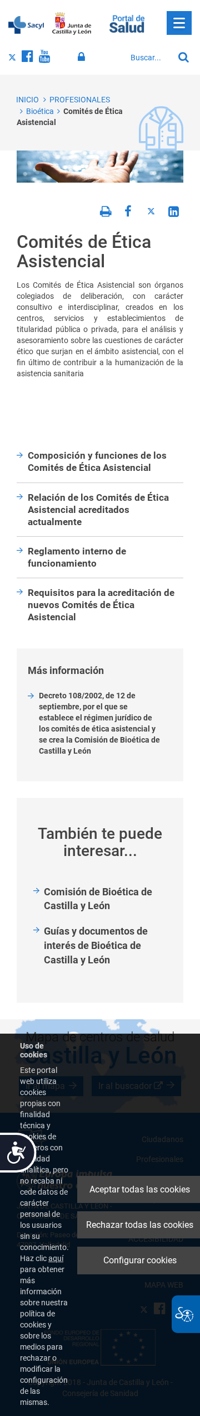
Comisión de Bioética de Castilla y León (98, 899)
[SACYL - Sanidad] (26, 23)
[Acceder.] (83, 57)
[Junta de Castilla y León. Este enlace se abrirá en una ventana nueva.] (72, 23)
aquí (55, 1258)
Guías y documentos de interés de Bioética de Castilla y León (96, 945)
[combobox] (149, 57)
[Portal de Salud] (126, 22)
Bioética (40, 111)
